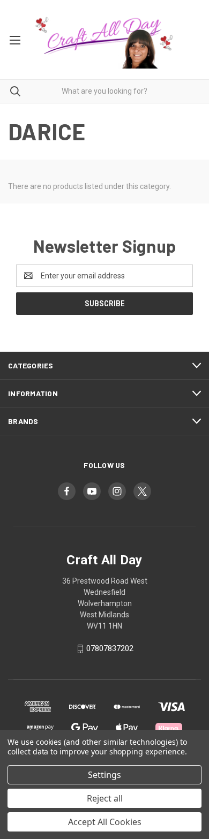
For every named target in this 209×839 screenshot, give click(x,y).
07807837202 (109, 649)
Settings (104, 775)
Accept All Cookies (104, 822)
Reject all (105, 798)
